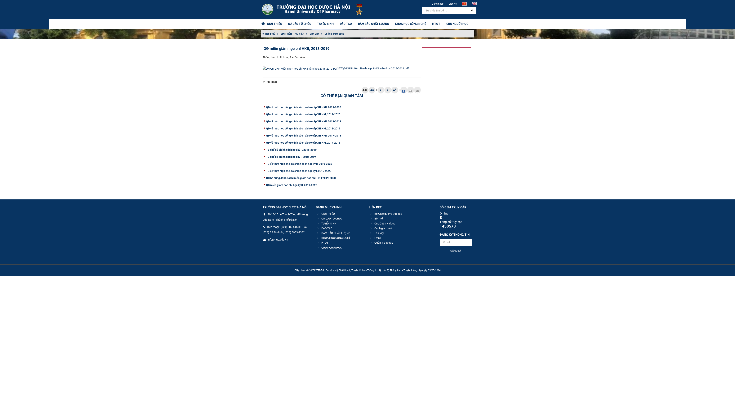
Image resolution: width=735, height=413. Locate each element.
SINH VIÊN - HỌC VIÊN (292, 34)
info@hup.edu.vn (277, 239)
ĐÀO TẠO (326, 228)
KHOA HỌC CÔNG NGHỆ (336, 237)
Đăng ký (456, 250)
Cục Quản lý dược (384, 223)
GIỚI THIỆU (328, 213)
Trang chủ (269, 34)
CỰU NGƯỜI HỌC (331, 247)
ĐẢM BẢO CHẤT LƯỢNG (335, 233)
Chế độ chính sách (334, 34)
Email (377, 237)
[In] (410, 90)
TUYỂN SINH (325, 24)
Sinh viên (314, 34)
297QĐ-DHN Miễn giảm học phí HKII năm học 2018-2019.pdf (373, 68)
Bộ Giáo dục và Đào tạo (388, 213)
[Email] (417, 90)
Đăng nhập (437, 3)
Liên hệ (453, 3)
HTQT (324, 242)
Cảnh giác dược (383, 228)
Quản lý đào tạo (383, 242)
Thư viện (379, 233)
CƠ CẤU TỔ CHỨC (332, 218)
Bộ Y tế (378, 218)
